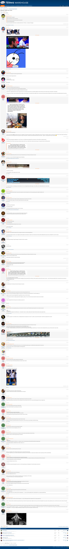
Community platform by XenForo (34, 548)
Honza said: (8, 425)
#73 (67, 282)
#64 (67, 203)
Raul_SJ (3, 538)
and (9, 227)
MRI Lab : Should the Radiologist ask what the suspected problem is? (13, 540)
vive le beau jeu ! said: (9, 177)
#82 (67, 356)
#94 (67, 462)
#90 (67, 430)
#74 (67, 289)
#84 (67, 389)
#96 (67, 478)
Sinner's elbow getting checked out (8, 535)
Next (6, 12)
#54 (67, 77)
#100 (67, 509)
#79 (67, 329)
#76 (67, 305)
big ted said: (8, 72)
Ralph (3, 533)
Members (12, 5)
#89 (67, 423)
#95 (67, 469)
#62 (67, 189)
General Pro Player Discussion (10, 533)
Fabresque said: (9, 197)
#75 (67, 298)
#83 (67, 363)
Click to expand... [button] (37, 35)
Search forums (5, 7)
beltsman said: (8, 131)
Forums (2, 5)
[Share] (66, 14)
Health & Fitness (10, 538)
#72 (67, 268)
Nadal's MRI (5, 530)
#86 (67, 402)
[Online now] (3, 345)
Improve (30, 5)
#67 (67, 229)
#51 (67, 14)
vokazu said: (8, 28)
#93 (67, 454)
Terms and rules (58, 546)
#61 (67, 175)
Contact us (54, 546)
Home (66, 546)
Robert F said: (8, 261)
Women (26, 5)
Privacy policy (62, 546)
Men (22, 5)
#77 (67, 315)
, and (13, 209)
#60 (67, 160)
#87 (67, 409)
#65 (67, 211)
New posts (1, 7)
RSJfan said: (8, 96)
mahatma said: (8, 153)
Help (64, 546)
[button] (9, 6)
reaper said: (8, 306)
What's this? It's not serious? (7, 532)
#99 (67, 502)
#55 (67, 84)
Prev (1, 12)
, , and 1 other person (13, 158)
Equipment (17, 5)
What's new (7, 5)
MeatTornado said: (9, 404)
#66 (67, 218)
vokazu (2, 11)
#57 (67, 129)
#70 (67, 251)
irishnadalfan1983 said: (9, 438)
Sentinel (66, 533)
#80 (67, 342)
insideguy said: (8, 231)
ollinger (66, 540)
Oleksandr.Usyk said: (9, 497)
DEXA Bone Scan (5, 537)
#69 (67, 244)
